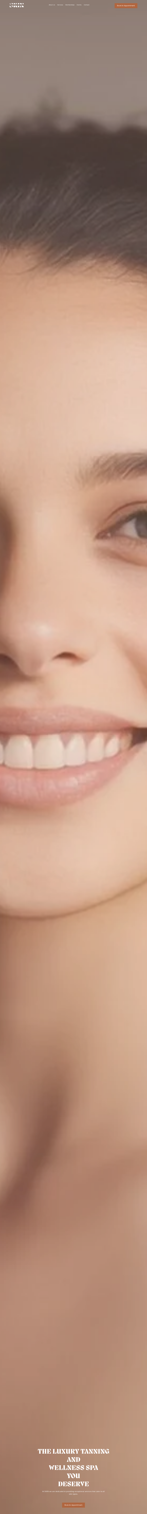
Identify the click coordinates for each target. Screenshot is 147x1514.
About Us (52, 5)
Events (79, 5)
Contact (86, 5)
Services (60, 5)
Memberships (69, 5)
